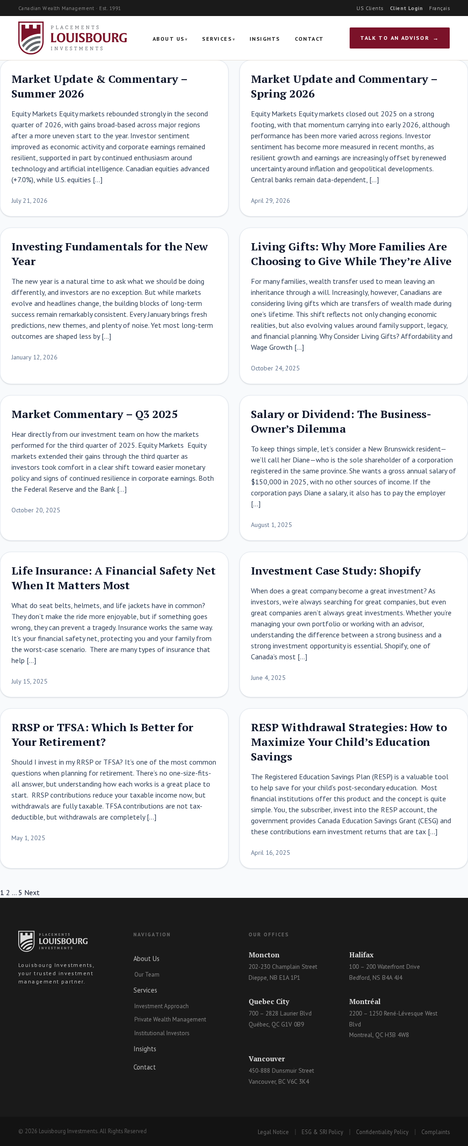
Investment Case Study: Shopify (335, 570)
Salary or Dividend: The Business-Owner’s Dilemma (341, 421)
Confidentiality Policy (382, 1131)
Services (217, 38)
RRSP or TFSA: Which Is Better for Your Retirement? (102, 734)
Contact (309, 38)
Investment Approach (161, 1006)
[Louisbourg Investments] (72, 38)
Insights (265, 38)
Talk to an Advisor (394, 37)
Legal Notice (273, 1131)
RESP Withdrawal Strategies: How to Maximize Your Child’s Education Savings (349, 742)
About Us (169, 38)
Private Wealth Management (170, 1019)
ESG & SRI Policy (322, 1131)
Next (32, 892)
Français (439, 8)
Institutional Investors (162, 1033)
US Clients (369, 8)
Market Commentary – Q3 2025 (94, 414)
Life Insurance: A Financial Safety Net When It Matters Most (113, 577)
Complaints (435, 1131)
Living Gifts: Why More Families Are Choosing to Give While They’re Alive (351, 253)
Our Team (147, 974)
